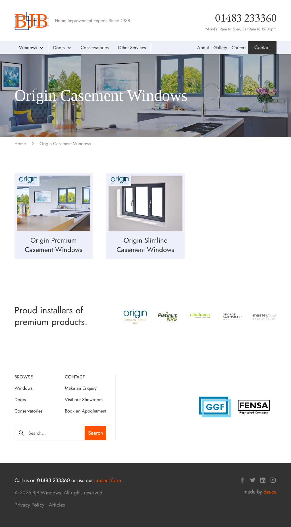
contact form (107, 480)
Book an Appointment (85, 411)
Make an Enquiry (81, 388)
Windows (23, 388)
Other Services (132, 47)
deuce (270, 491)
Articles (57, 505)
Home (20, 143)
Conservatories (95, 47)
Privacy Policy (29, 505)
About (203, 47)
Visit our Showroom (84, 399)
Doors (20, 399)
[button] (31, 47)
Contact (262, 47)
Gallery (220, 47)
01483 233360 (246, 17)
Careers (239, 47)
